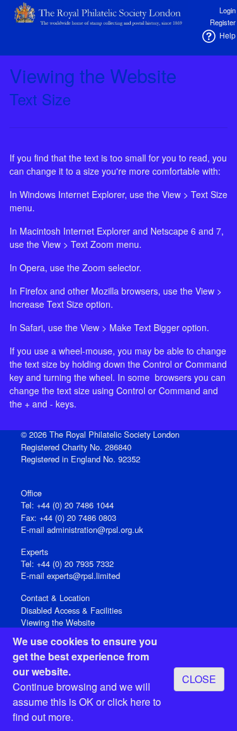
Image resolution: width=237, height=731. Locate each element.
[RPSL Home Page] (98, 12)
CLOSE (199, 679)
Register (223, 22)
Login (227, 10)
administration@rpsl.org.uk (95, 529)
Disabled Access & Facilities (71, 610)
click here (128, 701)
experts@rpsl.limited (83, 576)
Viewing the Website (58, 622)
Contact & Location (55, 598)
